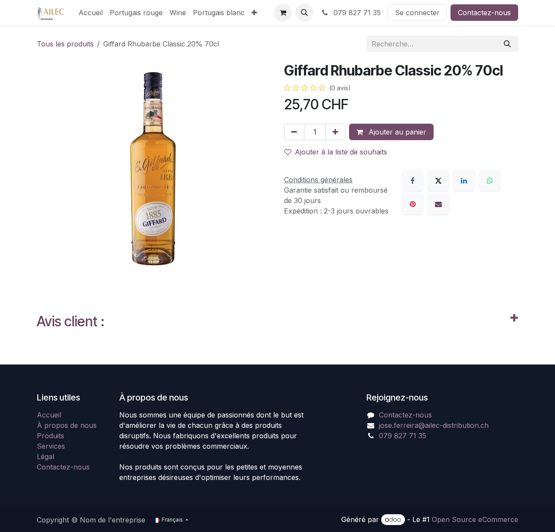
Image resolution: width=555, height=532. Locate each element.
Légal (45, 456)
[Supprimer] (294, 132)
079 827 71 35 (356, 12)
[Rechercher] (507, 44)
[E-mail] (438, 204)
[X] (438, 180)
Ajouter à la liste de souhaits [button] (341, 152)
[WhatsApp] (490, 180)
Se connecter (417, 12)
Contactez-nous (484, 12)
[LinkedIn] (464, 180)
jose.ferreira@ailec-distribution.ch (434, 425)
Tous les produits (65, 43)
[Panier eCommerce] (283, 12)
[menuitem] (90, 12)
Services (51, 446)
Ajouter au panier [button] (396, 132)
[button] (304, 12)
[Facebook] (412, 180)
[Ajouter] (335, 132)
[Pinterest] (412, 204)
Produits (50, 435)
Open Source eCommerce (475, 519)
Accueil (49, 414)
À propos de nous (67, 425)
